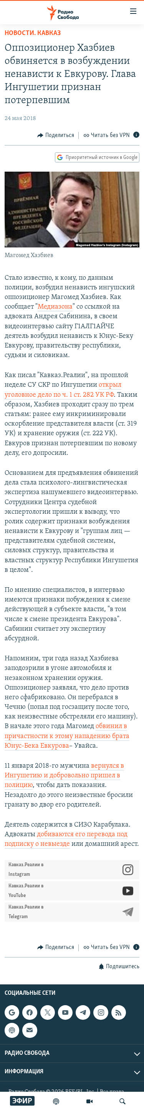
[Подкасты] (12, 1030)
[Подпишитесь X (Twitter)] (47, 1012)
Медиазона (55, 307)
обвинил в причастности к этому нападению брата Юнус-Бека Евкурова (67, 736)
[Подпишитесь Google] (12, 1012)
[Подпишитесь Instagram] (100, 1012)
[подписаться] (29, 1030)
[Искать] (122, 1101)
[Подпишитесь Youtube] (65, 1012)
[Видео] (89, 1101)
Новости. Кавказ (33, 33)
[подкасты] (56, 1101)
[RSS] (118, 1012)
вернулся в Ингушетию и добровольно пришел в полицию (64, 776)
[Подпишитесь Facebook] (29, 1012)
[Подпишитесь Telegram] (83, 1012)
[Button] (55, 135)
